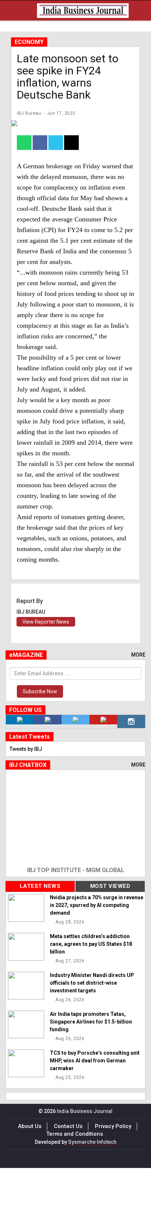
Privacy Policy (113, 1126)
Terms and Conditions (74, 1134)
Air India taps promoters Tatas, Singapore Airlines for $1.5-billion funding (91, 1021)
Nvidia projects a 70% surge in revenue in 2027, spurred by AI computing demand (96, 905)
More (138, 655)
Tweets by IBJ (26, 749)
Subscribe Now (40, 691)
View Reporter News (45, 622)
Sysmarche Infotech (92, 1142)
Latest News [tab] (40, 886)
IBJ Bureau (29, 113)
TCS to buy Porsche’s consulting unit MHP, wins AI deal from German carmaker (95, 1060)
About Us (29, 1126)
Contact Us (68, 1126)
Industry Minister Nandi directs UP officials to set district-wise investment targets (92, 982)
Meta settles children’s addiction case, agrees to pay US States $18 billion (91, 944)
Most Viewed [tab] (110, 886)
